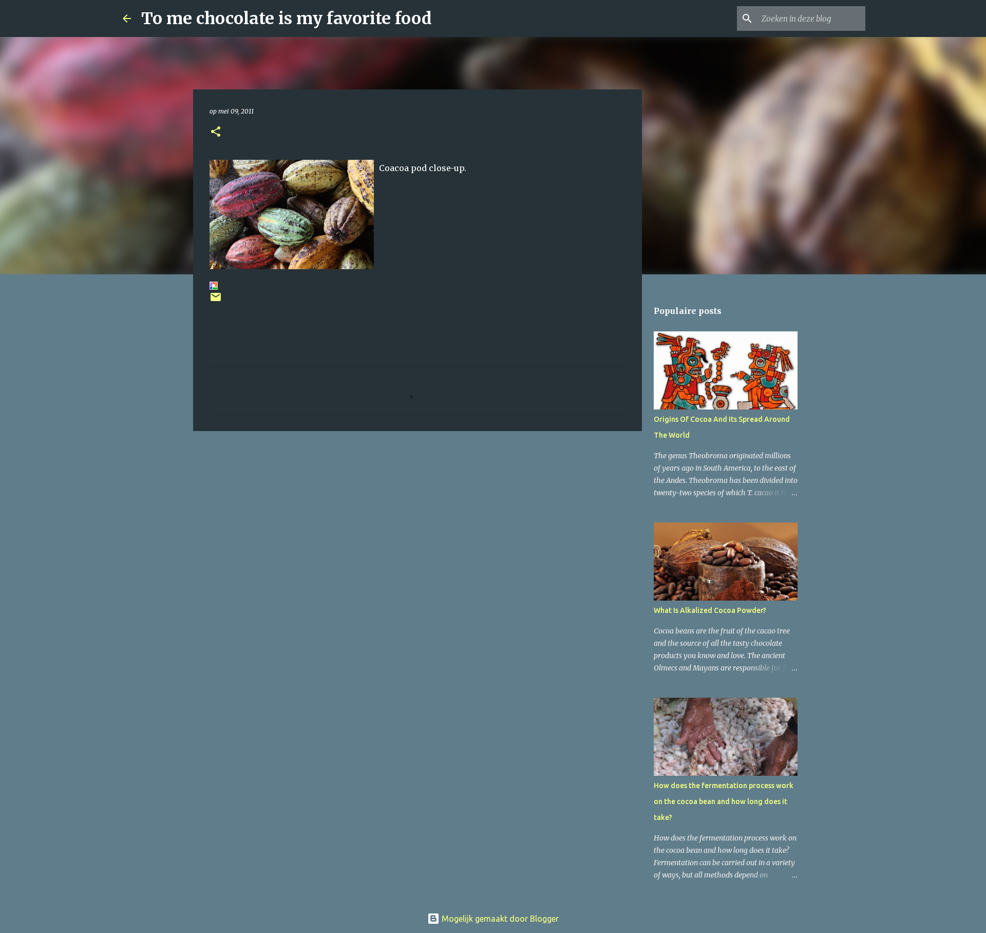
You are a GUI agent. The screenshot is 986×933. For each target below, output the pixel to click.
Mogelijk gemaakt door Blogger (499, 918)
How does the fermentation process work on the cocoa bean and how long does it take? (723, 801)
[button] (216, 132)
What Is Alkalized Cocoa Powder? (710, 610)
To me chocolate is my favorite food (286, 18)
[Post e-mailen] (216, 300)
